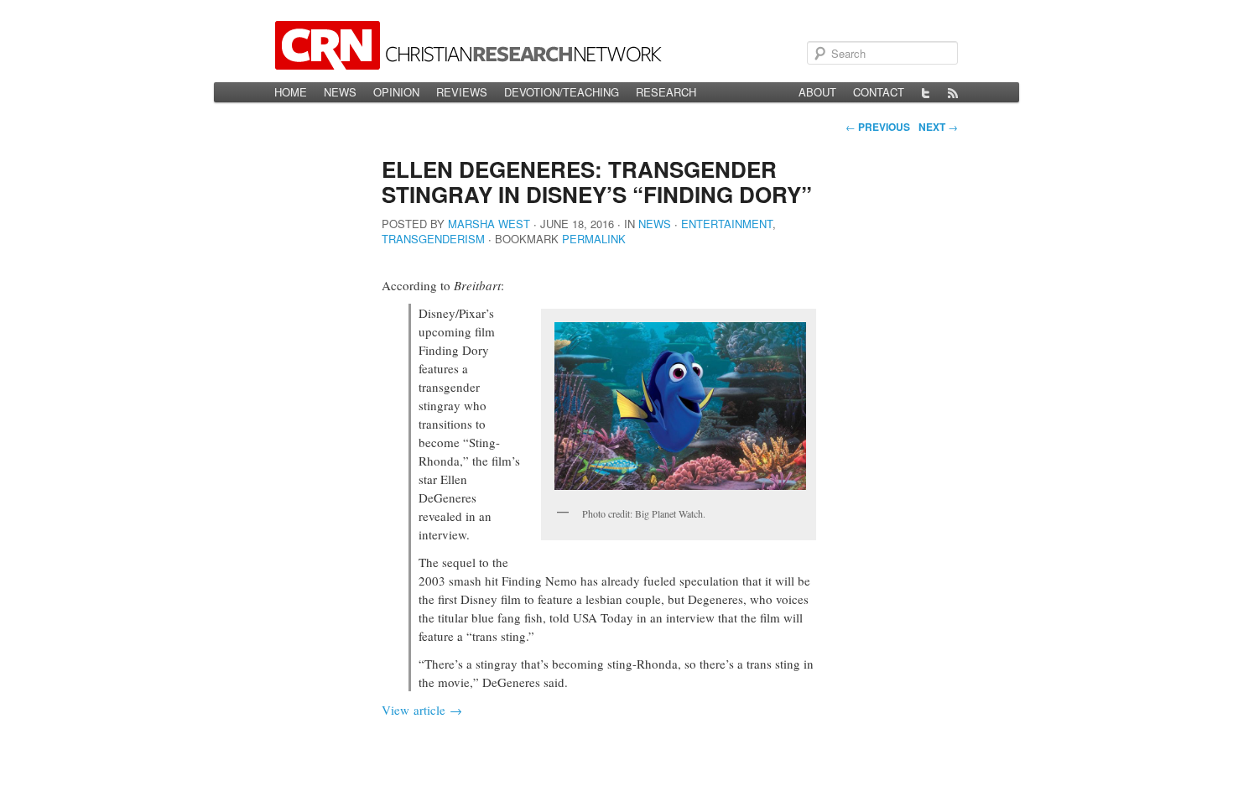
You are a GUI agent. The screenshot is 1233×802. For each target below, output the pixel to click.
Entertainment (727, 224)
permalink (594, 239)
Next (938, 126)
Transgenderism (433, 239)
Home (290, 92)
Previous (877, 126)
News (340, 92)
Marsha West (489, 224)
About (817, 92)
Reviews (461, 92)
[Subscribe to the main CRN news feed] (952, 92)
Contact (878, 92)
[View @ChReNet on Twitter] (926, 92)
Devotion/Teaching (561, 92)
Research (666, 92)
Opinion (396, 92)
